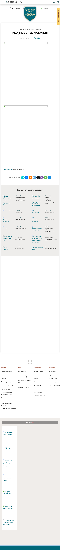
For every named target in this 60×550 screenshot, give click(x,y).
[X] (38, 177)
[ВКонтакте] (26, 177)
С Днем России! (19, 212)
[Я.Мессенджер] (23, 177)
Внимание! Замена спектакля (49, 219)
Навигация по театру (39, 371)
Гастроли (36, 389)
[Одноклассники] (30, 177)
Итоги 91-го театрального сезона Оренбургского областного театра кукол (50, 200)
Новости (25, 29)
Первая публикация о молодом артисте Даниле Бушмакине (20, 199)
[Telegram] (34, 177)
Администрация (53, 378)
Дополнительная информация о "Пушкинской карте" (50, 229)
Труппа (51, 375)
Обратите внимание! (50, 212)
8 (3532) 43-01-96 (15, 2)
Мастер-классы (38, 385)
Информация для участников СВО (20, 238)
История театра (5, 375)
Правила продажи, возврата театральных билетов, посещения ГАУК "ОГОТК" (8, 383)
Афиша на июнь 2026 (50, 248)
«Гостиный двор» (38, 392)
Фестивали (37, 382)
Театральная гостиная (39, 395)
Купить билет (8, 170)
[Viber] (42, 177)
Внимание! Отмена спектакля (20, 219)
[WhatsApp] (45, 177)
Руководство (52, 371)
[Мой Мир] (49, 177)
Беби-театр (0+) (22, 371)
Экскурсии (36, 378)
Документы (4, 378)
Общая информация (6, 371)
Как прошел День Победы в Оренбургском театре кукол (51, 239)
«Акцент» (36, 375)
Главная (20, 29)
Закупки (3, 412)
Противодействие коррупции (8, 408)
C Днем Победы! (19, 248)
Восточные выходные (20, 228)
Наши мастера (53, 382)
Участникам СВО (5, 389)
